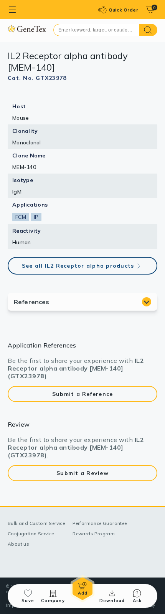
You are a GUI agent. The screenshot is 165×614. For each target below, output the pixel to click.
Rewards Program (94, 533)
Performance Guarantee (100, 523)
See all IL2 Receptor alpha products (78, 265)
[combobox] (96, 30)
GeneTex (27, 29)
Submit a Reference (82, 394)
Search (148, 30)
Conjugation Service (31, 533)
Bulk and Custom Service (36, 523)
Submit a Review (82, 473)
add (82, 588)
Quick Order (123, 10)
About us (18, 544)
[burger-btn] (12, 9)
